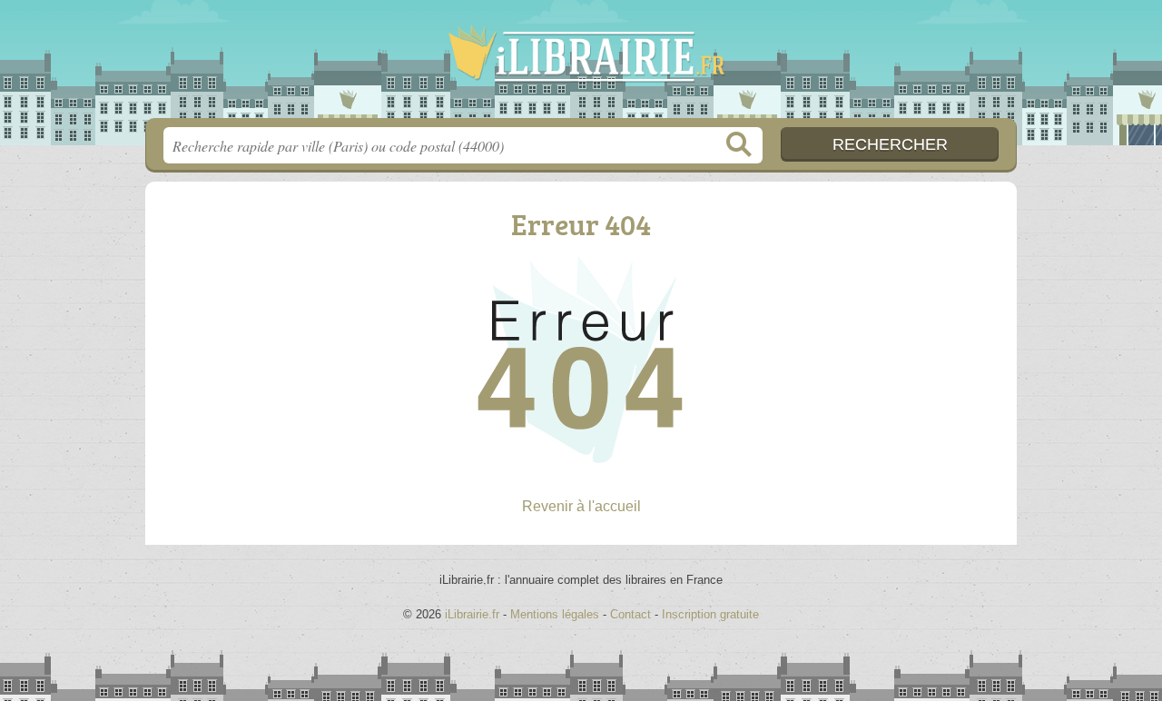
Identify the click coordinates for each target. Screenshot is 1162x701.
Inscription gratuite (710, 614)
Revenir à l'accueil (581, 506)
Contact (630, 614)
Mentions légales (554, 614)
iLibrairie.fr (581, 64)
